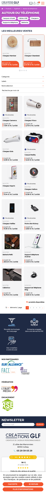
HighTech (17, 8)
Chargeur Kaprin (9, 186)
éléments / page (16, 307)
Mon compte (34, 3)
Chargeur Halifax (9, 224)
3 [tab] (24, 70)
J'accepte (12, 484)
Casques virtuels (9, 18)
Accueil (2, 9)
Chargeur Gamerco (10, 120)
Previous (11, 457)
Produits (8, 8)
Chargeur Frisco (30, 120)
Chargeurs (35, 18)
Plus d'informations (23, 489)
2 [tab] (22, 70)
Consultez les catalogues (31, 3)
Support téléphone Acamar (32, 256)
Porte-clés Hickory (31, 224)
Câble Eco (6, 288)
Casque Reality (30, 155)
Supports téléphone (10, 22)
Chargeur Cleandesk (32, 56)
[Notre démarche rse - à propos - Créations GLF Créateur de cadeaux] (8, 405)
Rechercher (43, 91)
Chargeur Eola (8, 151)
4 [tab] (26, 70)
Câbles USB (23, 18)
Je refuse (33, 484)
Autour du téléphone (30, 8)
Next (34, 457)
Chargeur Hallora (31, 189)
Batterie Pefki (8, 255)
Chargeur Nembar (9, 56)
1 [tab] (20, 70)
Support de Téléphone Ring (33, 289)
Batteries (25, 22)
